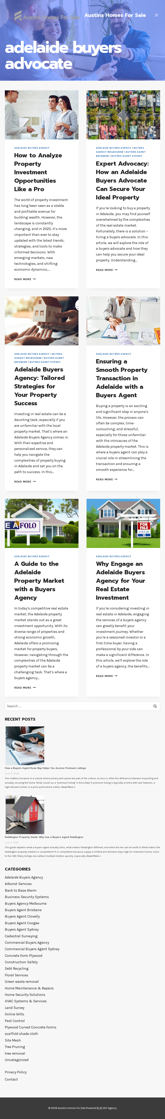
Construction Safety (21, 962)
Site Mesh (13, 1040)
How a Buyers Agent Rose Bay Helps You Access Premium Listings (45, 768)
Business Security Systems (27, 897)
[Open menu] (156, 15)
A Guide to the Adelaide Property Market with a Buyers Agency (39, 580)
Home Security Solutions (25, 994)
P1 (101, 1108)
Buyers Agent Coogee (22, 923)
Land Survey (14, 1008)
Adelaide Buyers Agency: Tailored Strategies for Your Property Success (39, 386)
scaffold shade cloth (21, 1033)
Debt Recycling (17, 968)
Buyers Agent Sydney (126, 155)
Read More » (68, 787)
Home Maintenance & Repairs (29, 988)
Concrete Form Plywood (23, 955)
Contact (11, 1079)
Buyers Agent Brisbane (23, 910)
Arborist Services (18, 884)
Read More (25, 279)
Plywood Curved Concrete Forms (30, 1027)
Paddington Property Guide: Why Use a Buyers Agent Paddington (44, 837)
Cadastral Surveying (21, 936)
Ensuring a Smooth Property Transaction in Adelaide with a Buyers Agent (122, 378)
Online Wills (14, 1014)
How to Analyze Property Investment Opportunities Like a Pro (38, 172)
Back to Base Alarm (21, 890)
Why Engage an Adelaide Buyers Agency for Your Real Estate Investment (120, 580)
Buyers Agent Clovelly (22, 916)
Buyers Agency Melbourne (25, 903)
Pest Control (15, 1021)
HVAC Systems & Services (26, 1001)
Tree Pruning (15, 1047)
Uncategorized (17, 1060)
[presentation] (41, 114)
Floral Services (16, 975)
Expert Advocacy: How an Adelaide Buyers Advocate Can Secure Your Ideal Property (122, 180)
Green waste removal (22, 981)
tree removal (15, 1053)
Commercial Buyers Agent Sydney (32, 949)
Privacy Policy (16, 1072)
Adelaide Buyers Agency (32, 147)
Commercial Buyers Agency (27, 942)
